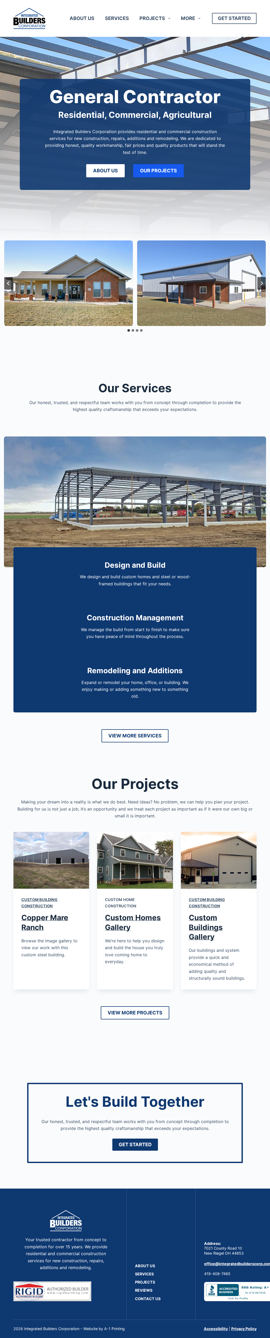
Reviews (143, 1290)
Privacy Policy (244, 1328)
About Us (82, 18)
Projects (152, 18)
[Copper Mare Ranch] (51, 860)
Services (117, 18)
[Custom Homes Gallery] (135, 860)
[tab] (128, 330)
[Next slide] (261, 283)
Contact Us (148, 1298)
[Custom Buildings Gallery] (219, 860)
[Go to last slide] (8, 283)
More (188, 18)
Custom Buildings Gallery (206, 927)
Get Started (234, 18)
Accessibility (216, 1328)
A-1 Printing (114, 1328)
